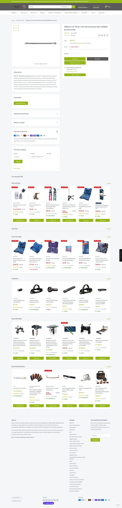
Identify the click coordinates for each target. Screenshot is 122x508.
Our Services (72, 452)
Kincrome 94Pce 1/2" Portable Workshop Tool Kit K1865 (85, 206)
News (70, 461)
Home (13, 20)
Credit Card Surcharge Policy (76, 443)
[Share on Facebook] (99, 35)
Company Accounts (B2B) (75, 481)
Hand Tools (33, 12)
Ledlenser (15, 298)
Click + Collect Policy (74, 441)
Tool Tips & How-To (74, 486)
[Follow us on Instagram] (49, 500)
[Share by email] (107, 35)
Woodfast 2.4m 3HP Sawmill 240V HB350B (101, 341)
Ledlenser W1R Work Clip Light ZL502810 (18, 301)
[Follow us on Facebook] (44, 500)
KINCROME (81, 256)
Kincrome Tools (20, 20)
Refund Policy (16, 168)
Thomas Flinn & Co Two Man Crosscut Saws (52, 389)
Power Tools (24, 12)
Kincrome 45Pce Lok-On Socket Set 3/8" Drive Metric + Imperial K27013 (102, 260)
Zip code (49, 153)
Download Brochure (21, 103)
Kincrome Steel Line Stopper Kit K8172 (52, 259)
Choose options (19, 220)
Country (16, 153)
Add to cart (75, 58)
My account (96, 7)
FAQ (70, 432)
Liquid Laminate (16, 203)
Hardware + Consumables (54, 12)
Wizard (64, 386)
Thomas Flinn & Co (50, 386)
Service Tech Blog (73, 468)
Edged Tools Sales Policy (75, 445)
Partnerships (72, 463)
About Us (71, 422)
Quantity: (66, 53)
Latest (93, 12)
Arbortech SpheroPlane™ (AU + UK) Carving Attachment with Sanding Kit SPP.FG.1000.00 (102, 391)
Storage (42, 12)
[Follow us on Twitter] (47, 500)
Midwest (48, 203)
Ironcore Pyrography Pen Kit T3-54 (85, 389)
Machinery (14, 12)
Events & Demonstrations (75, 488)
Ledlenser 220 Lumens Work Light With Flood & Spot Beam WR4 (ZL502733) (69, 302)
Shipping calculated (80, 43)
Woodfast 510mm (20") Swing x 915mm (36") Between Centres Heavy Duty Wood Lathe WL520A (85, 343)
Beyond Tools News (74, 491)
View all (109, 183)
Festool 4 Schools (73, 477)
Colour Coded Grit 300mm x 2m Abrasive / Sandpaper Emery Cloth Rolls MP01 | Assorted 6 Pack (35, 392)
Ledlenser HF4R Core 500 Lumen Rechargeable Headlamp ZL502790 (101, 302)
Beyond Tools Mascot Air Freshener (35, 205)
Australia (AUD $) (15, 497)
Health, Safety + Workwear (71, 12)
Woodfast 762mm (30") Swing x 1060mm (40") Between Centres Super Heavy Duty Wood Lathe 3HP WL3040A (19, 343)
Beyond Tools (32, 203)
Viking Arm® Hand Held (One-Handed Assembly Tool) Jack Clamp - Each (69, 206)
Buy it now (97, 58)
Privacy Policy (72, 434)
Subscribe (95, 440)
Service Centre (73, 448)
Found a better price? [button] (75, 62)
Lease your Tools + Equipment (76, 479)
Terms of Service (73, 450)
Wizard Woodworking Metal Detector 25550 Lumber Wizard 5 (68, 390)
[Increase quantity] (78, 53)
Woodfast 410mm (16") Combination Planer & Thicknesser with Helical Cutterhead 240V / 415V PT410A (51, 344)
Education (72, 475)
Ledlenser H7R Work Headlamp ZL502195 (83, 301)
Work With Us (72, 427)
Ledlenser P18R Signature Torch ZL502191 (52, 301)
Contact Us (72, 429)
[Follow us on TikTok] (55, 500)
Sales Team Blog (73, 465)
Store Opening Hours (74, 425)
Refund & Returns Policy (75, 436)
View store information (72, 71)
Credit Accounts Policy (75, 484)
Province (32, 153)
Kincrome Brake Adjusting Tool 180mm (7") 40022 (85, 259)
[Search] (73, 6)
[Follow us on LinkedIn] (57, 500)
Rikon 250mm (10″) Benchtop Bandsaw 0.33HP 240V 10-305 (102, 207)
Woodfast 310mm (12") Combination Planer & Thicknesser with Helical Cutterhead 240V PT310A (35, 343)
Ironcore (81, 386)
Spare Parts (101, 12)
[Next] (110, 204)
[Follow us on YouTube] (52, 500)
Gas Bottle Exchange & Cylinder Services (77, 458)
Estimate (18, 161)
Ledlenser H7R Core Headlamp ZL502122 (34, 301)
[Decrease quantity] (71, 53)
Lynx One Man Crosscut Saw (19, 388)
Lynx (14, 386)
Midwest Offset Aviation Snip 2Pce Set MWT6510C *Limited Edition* (52, 206)
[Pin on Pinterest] (102, 35)
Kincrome (66, 33)
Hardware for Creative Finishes (34, 387)
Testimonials (72, 472)
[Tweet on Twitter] (105, 35)
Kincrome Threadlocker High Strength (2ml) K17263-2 (69, 259)
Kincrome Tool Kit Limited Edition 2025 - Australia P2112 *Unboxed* (35, 260)
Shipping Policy (73, 439)
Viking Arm (64, 203)
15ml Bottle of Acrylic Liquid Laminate (19, 205)
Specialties (84, 12)
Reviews (71, 470)
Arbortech (97, 386)
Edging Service (73, 455)
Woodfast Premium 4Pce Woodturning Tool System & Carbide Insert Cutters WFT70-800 (68, 343)
